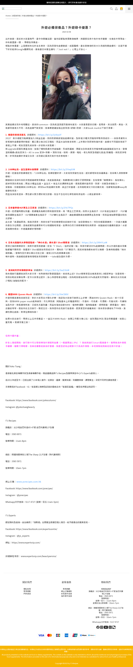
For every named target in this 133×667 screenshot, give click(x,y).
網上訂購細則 (66, 591)
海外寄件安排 (66, 596)
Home (8, 15)
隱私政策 (27, 589)
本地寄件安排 (66, 593)
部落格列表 (16, 15)
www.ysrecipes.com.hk (28, 481)
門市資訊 (27, 593)
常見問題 (27, 591)
